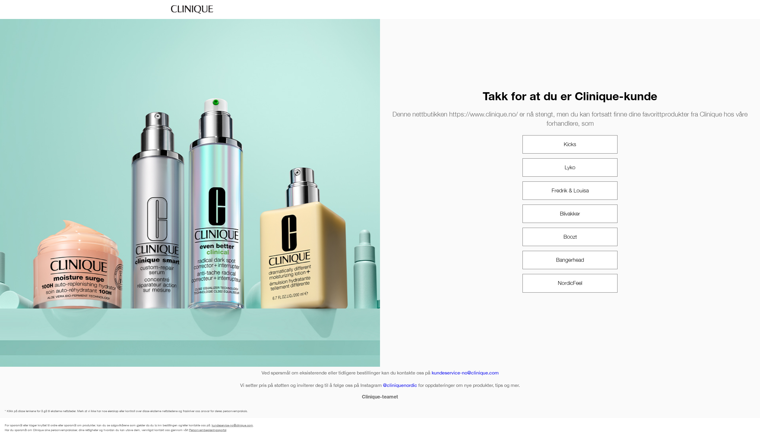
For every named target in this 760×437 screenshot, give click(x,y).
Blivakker (570, 213)
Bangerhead (570, 260)
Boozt (570, 237)
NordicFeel (570, 283)
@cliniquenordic (400, 385)
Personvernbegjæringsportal (207, 430)
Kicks (570, 144)
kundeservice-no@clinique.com (465, 372)
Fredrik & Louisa (570, 190)
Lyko (570, 167)
